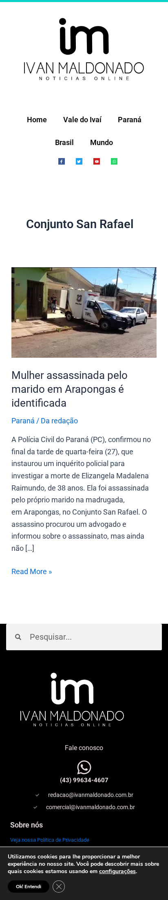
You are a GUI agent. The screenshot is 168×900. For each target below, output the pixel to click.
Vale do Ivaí (82, 119)
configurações (117, 871)
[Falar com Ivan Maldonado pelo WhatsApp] (84, 767)
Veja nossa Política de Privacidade (49, 840)
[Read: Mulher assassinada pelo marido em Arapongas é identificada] (84, 312)
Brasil (64, 142)
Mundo (101, 142)
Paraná (129, 119)
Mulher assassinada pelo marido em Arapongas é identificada (69, 389)
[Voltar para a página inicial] (84, 48)
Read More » (31, 571)
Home (37, 119)
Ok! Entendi (28, 886)
